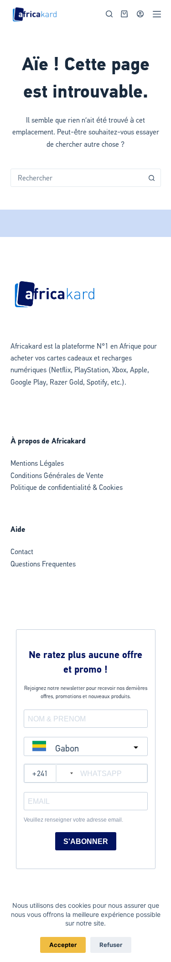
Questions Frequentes (43, 564)
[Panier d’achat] (122, 13)
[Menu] (157, 14)
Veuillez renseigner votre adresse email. (73, 820)
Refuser (110, 944)
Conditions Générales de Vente (57, 475)
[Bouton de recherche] (152, 177)
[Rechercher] (109, 13)
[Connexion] (140, 13)
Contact (21, 551)
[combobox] (77, 178)
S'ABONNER (85, 841)
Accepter (63, 944)
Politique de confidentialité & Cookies (66, 487)
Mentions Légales (37, 463)
